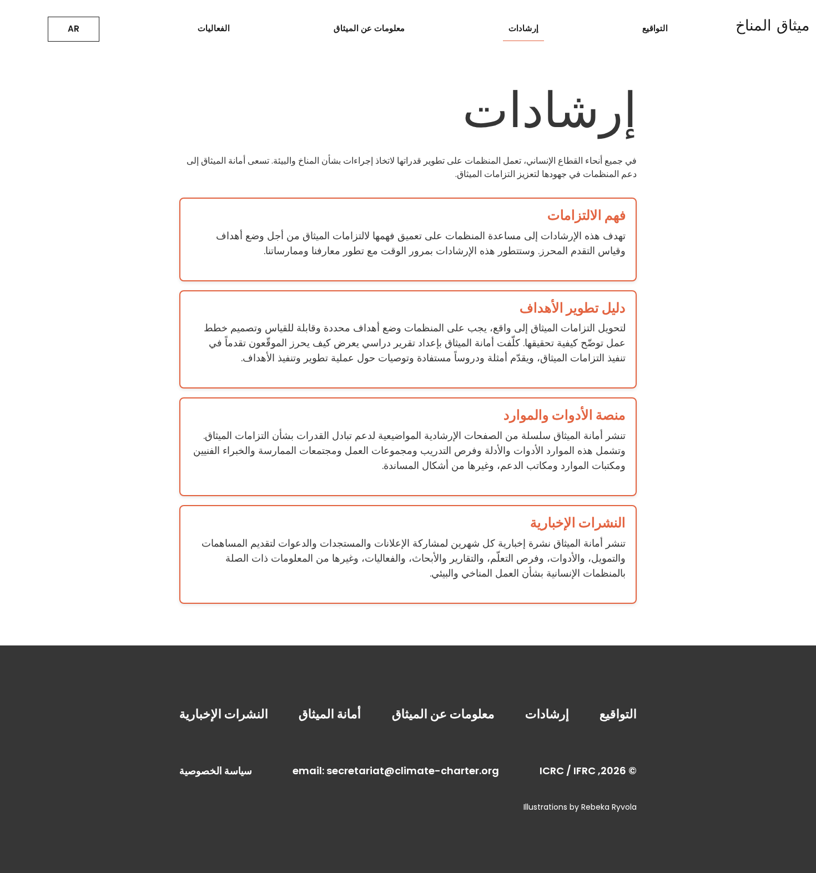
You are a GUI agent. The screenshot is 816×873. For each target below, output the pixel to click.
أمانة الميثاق (330, 714)
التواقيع (655, 28)
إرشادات (523, 28)
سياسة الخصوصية (215, 771)
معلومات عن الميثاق (369, 28)
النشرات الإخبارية (223, 714)
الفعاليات (214, 28)
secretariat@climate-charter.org (412, 771)
